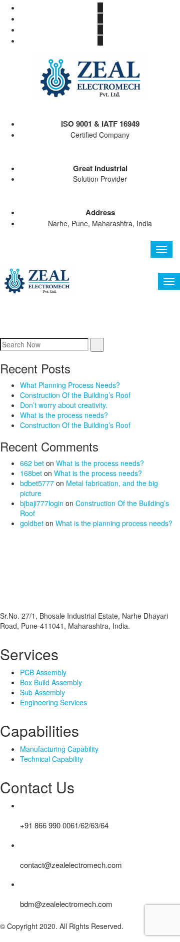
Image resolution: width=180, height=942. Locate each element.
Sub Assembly (42, 692)
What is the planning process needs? (114, 523)
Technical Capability (51, 759)
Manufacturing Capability (59, 749)
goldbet (32, 523)
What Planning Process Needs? (70, 385)
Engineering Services (53, 702)
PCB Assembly (43, 672)
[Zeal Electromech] (90, 76)
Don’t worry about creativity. (64, 405)
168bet (31, 473)
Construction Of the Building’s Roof (75, 395)
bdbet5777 (37, 483)
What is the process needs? (64, 415)
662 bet (32, 463)
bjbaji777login (42, 503)
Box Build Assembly (51, 682)
